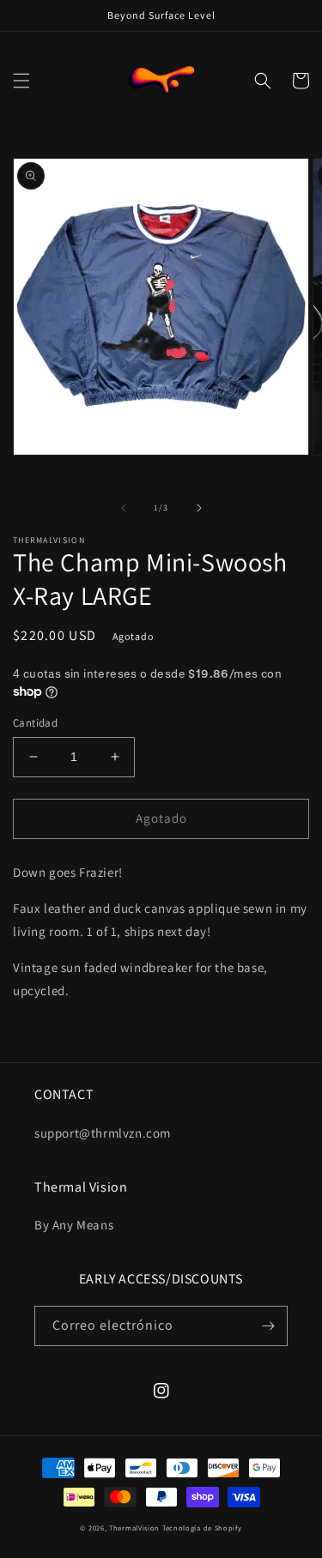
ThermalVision (134, 1527)
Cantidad (35, 723)
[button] (21, 81)
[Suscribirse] (268, 1326)
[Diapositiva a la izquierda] (124, 508)
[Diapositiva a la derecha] (199, 508)
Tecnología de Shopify (202, 1527)
